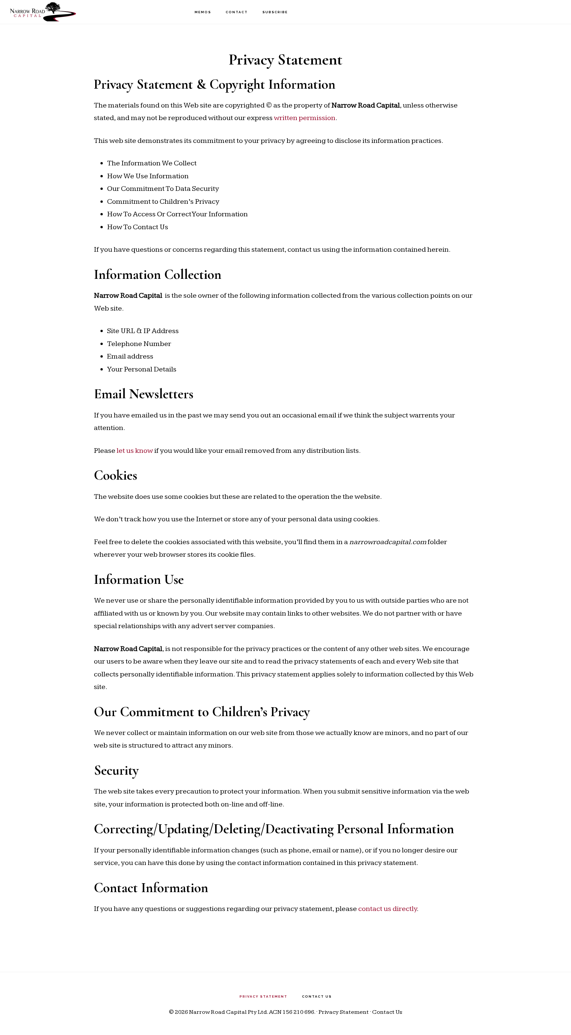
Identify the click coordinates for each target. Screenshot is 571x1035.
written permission (304, 117)
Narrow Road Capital (43, 11)
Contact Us (387, 1012)
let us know (135, 450)
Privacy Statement (344, 1012)
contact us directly (387, 908)
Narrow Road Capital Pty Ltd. (228, 1012)
